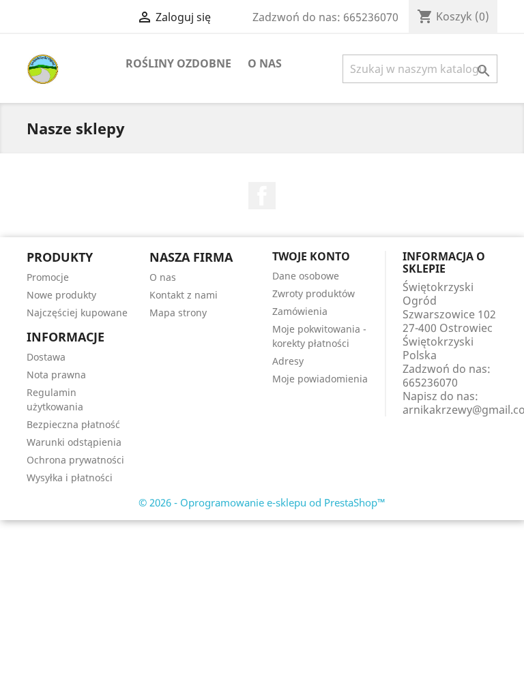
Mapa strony (178, 312)
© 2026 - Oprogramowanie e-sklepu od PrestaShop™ (262, 502)
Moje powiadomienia (320, 378)
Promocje (48, 277)
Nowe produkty (61, 294)
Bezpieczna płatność (73, 424)
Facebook (262, 195)
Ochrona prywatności (75, 459)
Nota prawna (56, 374)
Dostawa (46, 356)
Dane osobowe (305, 275)
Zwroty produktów (313, 293)
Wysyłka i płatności (70, 477)
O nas (265, 63)
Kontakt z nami (183, 294)
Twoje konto (311, 256)
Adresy (288, 360)
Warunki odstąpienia (74, 442)
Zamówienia (300, 311)
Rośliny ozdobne (178, 63)
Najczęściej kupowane (77, 312)
